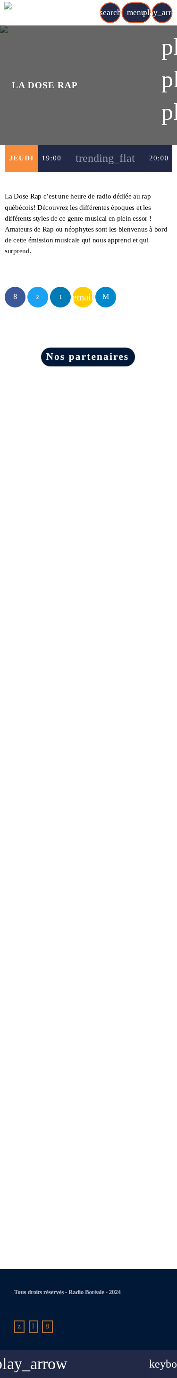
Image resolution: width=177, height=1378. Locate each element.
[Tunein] (33, 1327)
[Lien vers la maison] (41, 13)
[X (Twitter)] (19, 1327)
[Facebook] (47, 1327)
